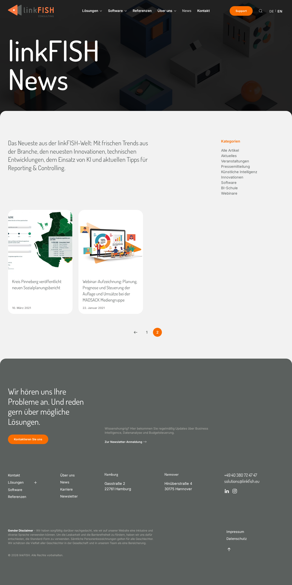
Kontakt (203, 11)
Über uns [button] (165, 11)
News (186, 11)
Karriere (66, 489)
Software (15, 490)
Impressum (235, 532)
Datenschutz (236, 539)
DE (271, 11)
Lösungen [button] (90, 11)
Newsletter (69, 496)
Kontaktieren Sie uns (28, 439)
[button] (261, 11)
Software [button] (115, 11)
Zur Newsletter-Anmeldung (123, 441)
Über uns (67, 475)
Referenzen (142, 11)
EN (279, 11)
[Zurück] (135, 332)
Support (241, 11)
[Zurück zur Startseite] (31, 11)
